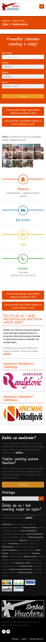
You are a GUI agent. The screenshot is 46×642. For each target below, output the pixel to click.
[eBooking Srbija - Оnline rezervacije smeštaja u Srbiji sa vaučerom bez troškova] (19, 589)
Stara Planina (13, 543)
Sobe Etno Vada (18, 21)
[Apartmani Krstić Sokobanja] (19, 582)
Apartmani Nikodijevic (29, 531)
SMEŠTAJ (19, 452)
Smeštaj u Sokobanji (29, 527)
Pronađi (23, 96)
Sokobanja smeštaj (25, 566)
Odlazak (5, 72)
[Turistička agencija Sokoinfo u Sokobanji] (7, 589)
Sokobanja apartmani (35, 537)
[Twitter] (8, 632)
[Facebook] (4, 632)
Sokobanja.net (7, 524)
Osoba (4, 82)
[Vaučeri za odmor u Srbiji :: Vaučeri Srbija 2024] (11, 6)
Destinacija (7, 52)
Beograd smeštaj (30, 556)
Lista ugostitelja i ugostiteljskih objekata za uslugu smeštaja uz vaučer (23, 122)
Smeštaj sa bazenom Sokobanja (20, 569)
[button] (23, 57)
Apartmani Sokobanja (9, 550)
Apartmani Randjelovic (35, 534)
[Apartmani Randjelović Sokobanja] (23, 380)
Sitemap (15, 639)
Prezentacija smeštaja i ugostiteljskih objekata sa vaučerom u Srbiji (23, 111)
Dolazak (5, 62)
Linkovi (24, 639)
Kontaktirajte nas (36, 639)
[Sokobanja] (30, 582)
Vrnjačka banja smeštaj (22, 563)
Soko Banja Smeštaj (25, 572)
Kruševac (6, 21)
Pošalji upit (23, 484)
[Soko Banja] (7, 582)
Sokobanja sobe (7, 547)
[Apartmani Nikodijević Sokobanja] (23, 414)
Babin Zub (23, 540)
